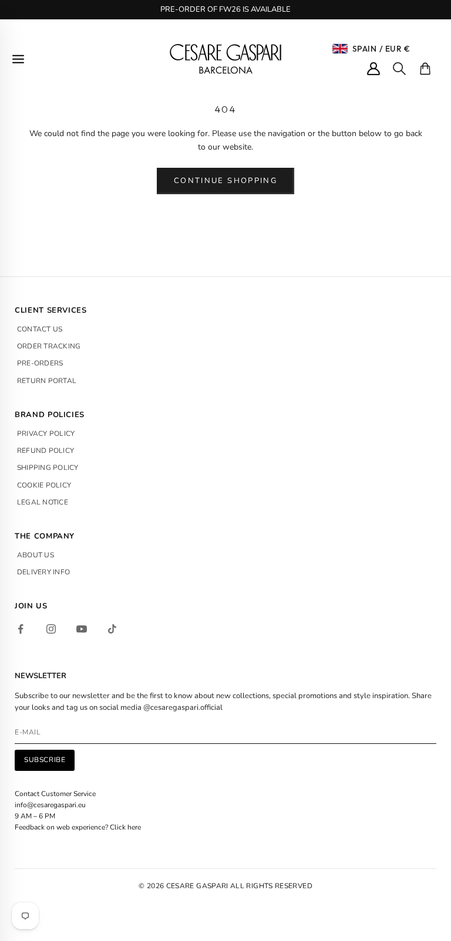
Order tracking (48, 346)
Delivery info (43, 572)
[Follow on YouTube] (81, 629)
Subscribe (44, 759)
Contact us (39, 329)
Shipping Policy (48, 467)
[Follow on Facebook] (20, 629)
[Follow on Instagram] (51, 629)
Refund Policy (45, 450)
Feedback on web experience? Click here (78, 827)
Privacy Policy (46, 433)
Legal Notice (42, 502)
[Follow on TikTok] (112, 629)
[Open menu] (18, 59)
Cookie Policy (44, 485)
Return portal (46, 380)
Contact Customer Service (55, 793)
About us (35, 555)
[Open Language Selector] (340, 49)
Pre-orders (40, 363)
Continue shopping (225, 180)
